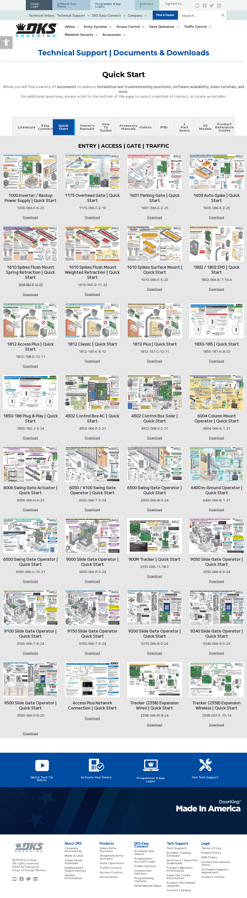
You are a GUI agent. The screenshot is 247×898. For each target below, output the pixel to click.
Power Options (145, 866)
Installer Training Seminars (179, 853)
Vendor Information (73, 876)
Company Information (73, 849)
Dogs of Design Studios (29, 870)
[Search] (223, 15)
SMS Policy (209, 857)
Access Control (111, 872)
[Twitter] (212, 5)
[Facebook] (204, 5)
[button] (6, 42)
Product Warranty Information (180, 868)
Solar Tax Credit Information (179, 876)
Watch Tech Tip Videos (42, 778)
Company (135, 15)
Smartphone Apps (147, 885)
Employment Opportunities (75, 868)
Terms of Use (211, 848)
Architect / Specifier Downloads (182, 861)
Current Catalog (179, 890)
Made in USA (74, 855)
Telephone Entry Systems (112, 856)
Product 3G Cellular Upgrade (181, 883)
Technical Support (71, 15)
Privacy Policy (211, 852)
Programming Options (144, 879)
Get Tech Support (205, 777)
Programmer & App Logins (151, 779)
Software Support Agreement (215, 870)
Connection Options (142, 871)
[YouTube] (197, 5)
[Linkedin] (219, 5)
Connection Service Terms (215, 863)
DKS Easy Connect (106, 15)
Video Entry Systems (108, 849)
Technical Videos (42, 15)
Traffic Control (111, 867)
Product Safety (213, 877)
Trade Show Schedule (73, 861)
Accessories (109, 877)
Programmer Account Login (144, 859)
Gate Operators (112, 863)
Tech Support (177, 848)
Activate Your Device (96, 777)
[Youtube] (14, 879)
